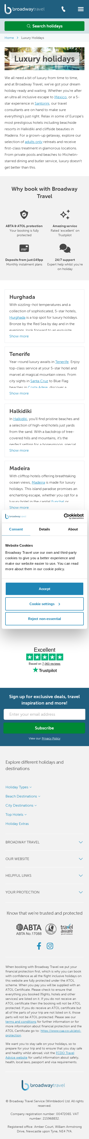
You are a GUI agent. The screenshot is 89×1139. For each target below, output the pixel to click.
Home (9, 38)
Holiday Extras (17, 824)
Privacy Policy (51, 738)
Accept (44, 589)
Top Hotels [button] (14, 814)
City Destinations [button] (19, 805)
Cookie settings (42, 604)
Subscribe (44, 728)
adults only (33, 142)
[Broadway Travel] (24, 9)
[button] (80, 9)
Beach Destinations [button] (21, 796)
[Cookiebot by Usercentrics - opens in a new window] (64, 516)
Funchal (57, 501)
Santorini (42, 103)
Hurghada (17, 317)
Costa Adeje (38, 387)
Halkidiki (20, 419)
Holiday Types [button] (16, 787)
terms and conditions (20, 1021)
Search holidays (47, 26)
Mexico (60, 97)
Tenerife (62, 362)
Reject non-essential (44, 619)
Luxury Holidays (32, 38)
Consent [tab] (16, 529)
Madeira (38, 482)
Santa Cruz (39, 381)
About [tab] (73, 529)
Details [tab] (44, 529)
